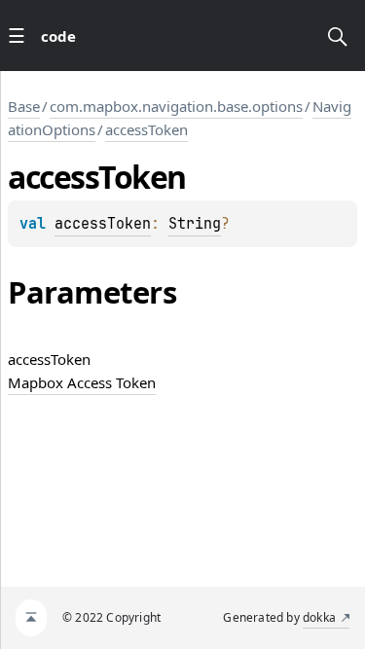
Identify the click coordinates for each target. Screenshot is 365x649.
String (194, 224)
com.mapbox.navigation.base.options (176, 106)
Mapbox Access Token (82, 382)
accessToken (146, 129)
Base (24, 106)
